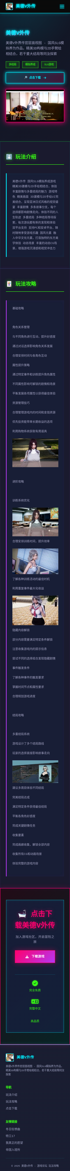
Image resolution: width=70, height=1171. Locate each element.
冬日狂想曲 (13, 1129)
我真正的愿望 (14, 1143)
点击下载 (11, 1108)
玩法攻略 (11, 1101)
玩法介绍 (11, 1095)
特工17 (10, 1136)
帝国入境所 (13, 1150)
